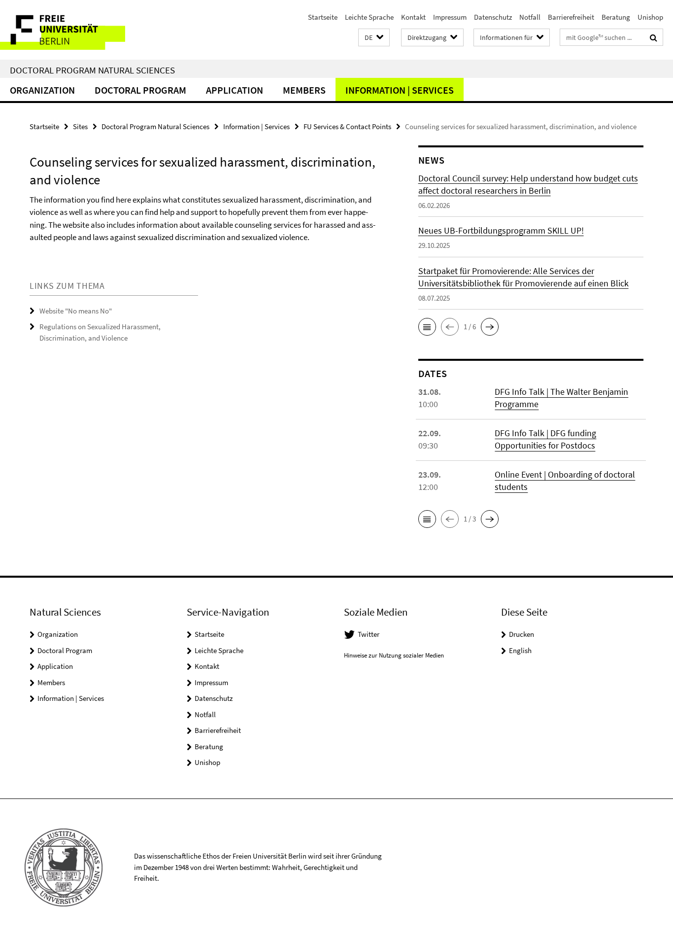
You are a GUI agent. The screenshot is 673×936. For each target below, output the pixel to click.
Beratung (616, 17)
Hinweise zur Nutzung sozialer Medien (394, 655)
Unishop (650, 17)
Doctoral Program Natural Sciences (92, 70)
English (520, 650)
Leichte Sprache (369, 17)
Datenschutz (493, 17)
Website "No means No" (75, 310)
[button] (374, 38)
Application (234, 90)
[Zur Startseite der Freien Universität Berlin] (82, 30)
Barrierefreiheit (571, 17)
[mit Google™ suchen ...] (653, 37)
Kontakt (413, 17)
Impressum (450, 17)
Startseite (322, 17)
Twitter (368, 634)
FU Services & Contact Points (347, 126)
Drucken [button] (521, 634)
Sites (80, 126)
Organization (42, 90)
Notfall (529, 17)
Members (304, 90)
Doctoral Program (140, 90)
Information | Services (399, 90)
